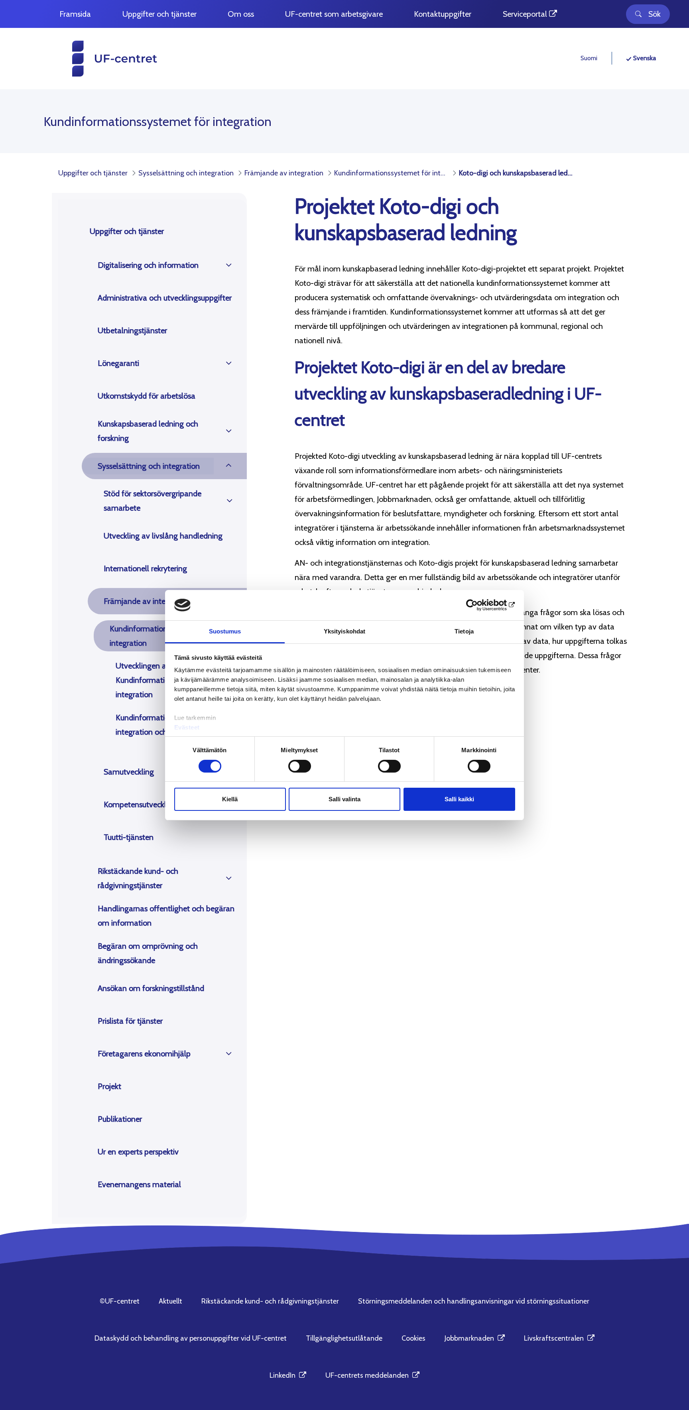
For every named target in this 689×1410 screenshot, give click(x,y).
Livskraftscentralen (559, 1338)
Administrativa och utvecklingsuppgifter (165, 298)
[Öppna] (229, 265)
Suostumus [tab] (225, 631)
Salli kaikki (459, 799)
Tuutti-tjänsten (129, 837)
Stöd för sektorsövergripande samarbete (152, 501)
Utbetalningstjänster (132, 330)
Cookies (413, 1338)
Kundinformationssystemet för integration (161, 636)
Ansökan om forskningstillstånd (151, 988)
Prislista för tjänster (130, 1021)
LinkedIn (288, 1375)
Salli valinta (344, 799)
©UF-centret (120, 1301)
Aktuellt (170, 1301)
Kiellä (230, 799)
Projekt (109, 1086)
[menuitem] (75, 14)
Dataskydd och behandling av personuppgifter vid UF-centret (190, 1338)
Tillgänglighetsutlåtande (344, 1338)
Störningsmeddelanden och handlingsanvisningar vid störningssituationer (473, 1301)
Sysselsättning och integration (149, 466)
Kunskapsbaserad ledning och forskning (148, 431)
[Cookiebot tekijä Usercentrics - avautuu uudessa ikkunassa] (480, 605)
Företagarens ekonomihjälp (144, 1053)
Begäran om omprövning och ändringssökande (148, 953)
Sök (654, 14)
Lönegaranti (118, 363)
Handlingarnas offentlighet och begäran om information (166, 916)
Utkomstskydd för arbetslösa (146, 396)
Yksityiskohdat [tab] (344, 631)
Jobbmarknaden (475, 1338)
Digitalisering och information (148, 265)
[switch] (299, 766)
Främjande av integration (147, 601)
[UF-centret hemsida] (99, 59)
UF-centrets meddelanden (372, 1375)
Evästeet (187, 727)
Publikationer (120, 1119)
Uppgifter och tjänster (127, 231)
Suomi (589, 58)
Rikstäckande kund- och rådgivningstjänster (138, 878)
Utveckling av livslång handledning (163, 536)
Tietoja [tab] (464, 631)
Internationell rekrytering (145, 568)
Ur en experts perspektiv (138, 1151)
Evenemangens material (139, 1184)
